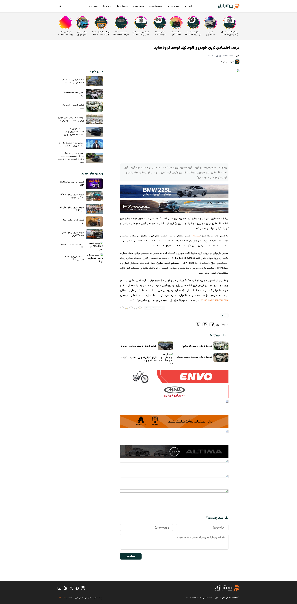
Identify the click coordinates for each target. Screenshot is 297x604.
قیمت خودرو (138, 6)
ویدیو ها (175, 6)
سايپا (224, 315)
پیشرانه (196, 235)
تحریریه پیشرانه (227, 62)
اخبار (190, 6)
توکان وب (62, 597)
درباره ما (107, 6)
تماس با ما (93, 6)
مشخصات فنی (155, 6)
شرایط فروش (122, 6)
